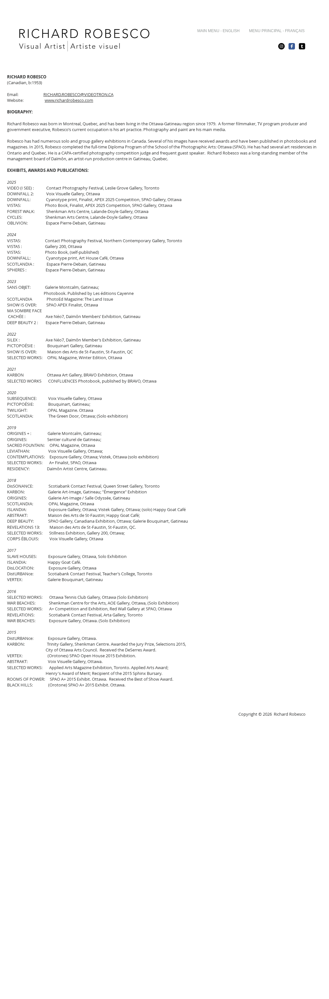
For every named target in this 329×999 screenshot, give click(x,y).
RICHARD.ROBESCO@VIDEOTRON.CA (78, 94)
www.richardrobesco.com (69, 100)
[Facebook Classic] (292, 46)
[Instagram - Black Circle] (281, 46)
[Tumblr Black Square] (302, 46)
